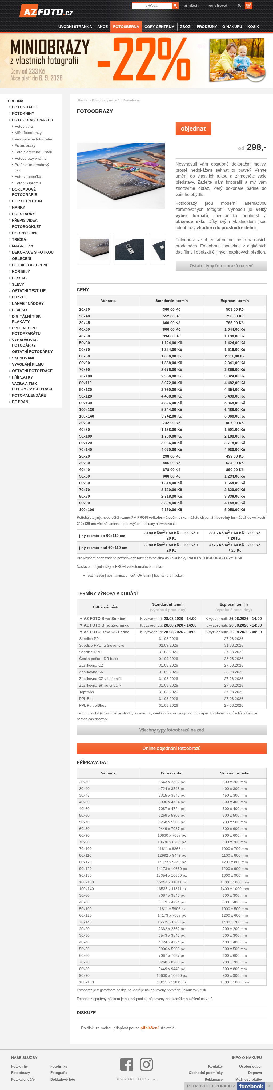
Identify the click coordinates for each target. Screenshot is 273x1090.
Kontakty (215, 1066)
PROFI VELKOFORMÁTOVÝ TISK (214, 558)
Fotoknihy (23, 113)
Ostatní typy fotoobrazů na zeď (221, 266)
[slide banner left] (6, 60)
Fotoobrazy (25, 145)
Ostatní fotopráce (32, 371)
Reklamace (214, 1079)
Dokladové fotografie (24, 192)
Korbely (21, 271)
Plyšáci (20, 278)
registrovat (217, 5)
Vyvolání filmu (28, 364)
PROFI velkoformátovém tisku (162, 518)
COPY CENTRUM (159, 27)
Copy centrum (27, 201)
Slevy (18, 284)
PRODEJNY (207, 27)
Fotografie (24, 107)
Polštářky (23, 214)
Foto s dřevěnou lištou (33, 152)
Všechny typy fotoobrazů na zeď (171, 730)
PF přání (20, 402)
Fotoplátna (24, 126)
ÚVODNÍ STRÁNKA (75, 27)
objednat (193, 128)
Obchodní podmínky (206, 1073)
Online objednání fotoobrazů (172, 748)
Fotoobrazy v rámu (31, 158)
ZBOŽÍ (185, 27)
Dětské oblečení (29, 265)
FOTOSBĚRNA (126, 27)
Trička (19, 239)
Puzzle (19, 297)
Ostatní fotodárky (32, 351)
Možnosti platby (248, 1079)
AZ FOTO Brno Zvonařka (106, 625)
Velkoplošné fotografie (33, 139)
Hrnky (18, 207)
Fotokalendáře (29, 395)
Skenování (23, 358)
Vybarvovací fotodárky (25, 342)
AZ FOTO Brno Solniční (104, 618)
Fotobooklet (26, 227)
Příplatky (22, 377)
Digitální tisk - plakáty (27, 319)
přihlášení (149, 1028)
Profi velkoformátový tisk (32, 167)
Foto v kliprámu (28, 183)
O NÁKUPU (232, 27)
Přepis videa (25, 220)
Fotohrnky (58, 1066)
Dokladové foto (62, 1079)
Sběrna (15, 101)
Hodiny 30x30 (25, 233)
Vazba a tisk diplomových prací (32, 386)
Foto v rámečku (28, 176)
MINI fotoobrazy (28, 133)
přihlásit (191, 5)
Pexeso (19, 310)
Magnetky (22, 246)
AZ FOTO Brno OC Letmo (106, 632)
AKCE (102, 27)
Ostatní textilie (29, 291)
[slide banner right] (266, 60)
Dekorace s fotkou (33, 252)
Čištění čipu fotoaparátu (26, 331)
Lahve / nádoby (28, 303)
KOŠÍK (253, 27)
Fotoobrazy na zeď (32, 120)
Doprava (255, 1073)
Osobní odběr (250, 1066)
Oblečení (21, 259)
